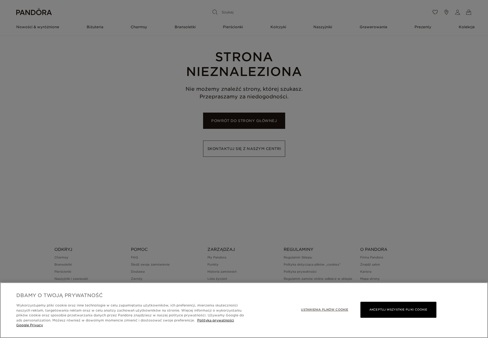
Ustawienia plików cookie (324, 309)
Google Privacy (29, 325)
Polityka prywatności (215, 320)
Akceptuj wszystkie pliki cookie (398, 309)
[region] (244, 310)
